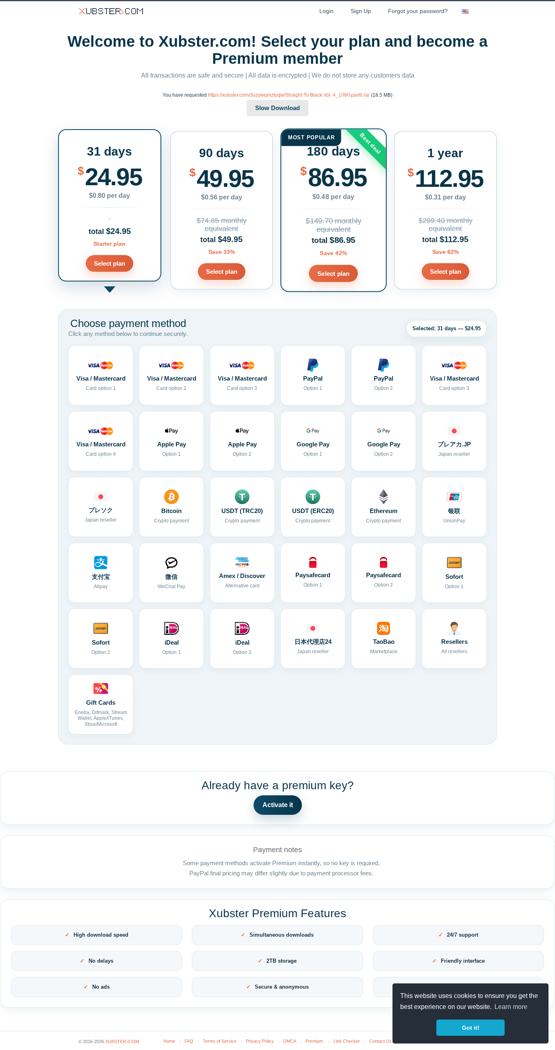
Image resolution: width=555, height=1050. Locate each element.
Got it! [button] (470, 1027)
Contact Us (380, 1041)
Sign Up (361, 11)
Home (169, 1041)
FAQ (188, 1041)
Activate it (277, 804)
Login (326, 11)
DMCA (289, 1041)
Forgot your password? (418, 11)
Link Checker (347, 1041)
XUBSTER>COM (122, 1041)
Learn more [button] (510, 1006)
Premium (314, 1041)
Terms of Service (219, 1041)
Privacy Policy (260, 1041)
